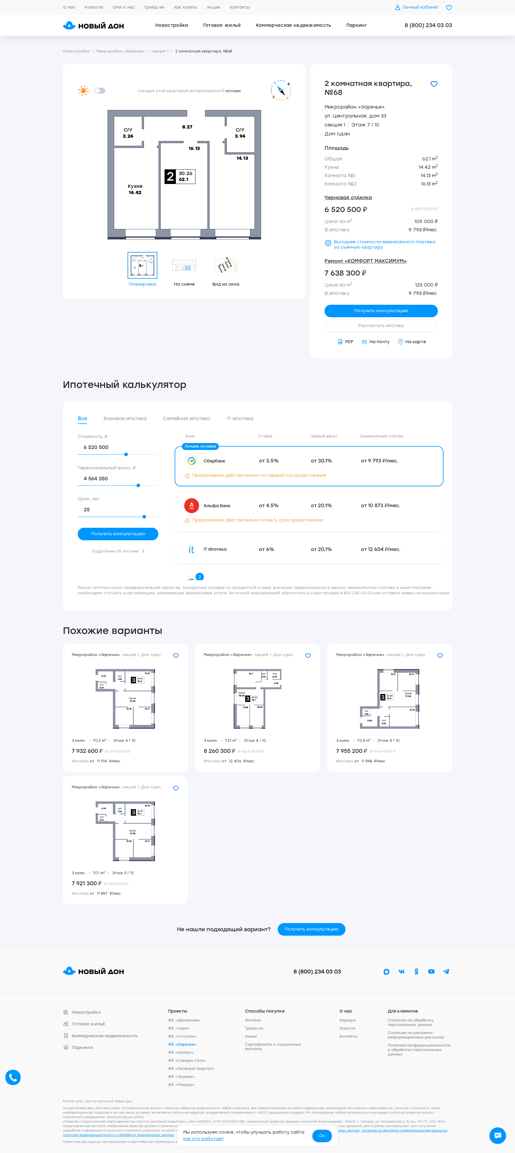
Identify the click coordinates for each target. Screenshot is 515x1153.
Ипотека (253, 1020)
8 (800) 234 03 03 (428, 25)
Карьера (347, 1020)
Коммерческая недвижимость (293, 25)
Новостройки (171, 25)
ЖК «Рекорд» (181, 1085)
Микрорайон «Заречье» (355, 107)
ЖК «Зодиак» (181, 1077)
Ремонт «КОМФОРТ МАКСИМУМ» (366, 261)
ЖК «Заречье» (182, 1044)
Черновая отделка (348, 197)
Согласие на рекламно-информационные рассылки (416, 1035)
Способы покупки (265, 1011)
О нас (69, 7)
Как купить (186, 7)
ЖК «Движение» (184, 1020)
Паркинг (356, 25)
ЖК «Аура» (179, 1028)
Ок (322, 1135)
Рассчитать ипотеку (381, 325)
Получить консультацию (381, 310)
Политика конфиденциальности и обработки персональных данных (419, 1049)
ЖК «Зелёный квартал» (191, 1069)
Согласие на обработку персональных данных (411, 1022)
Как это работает (203, 1138)
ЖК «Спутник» (182, 1036)
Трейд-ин (154, 7)
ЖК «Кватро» (181, 1052)
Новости (94, 7)
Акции (213, 7)
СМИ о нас (123, 7)
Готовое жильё (222, 25)
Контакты (240, 7)
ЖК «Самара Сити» (187, 1060)
